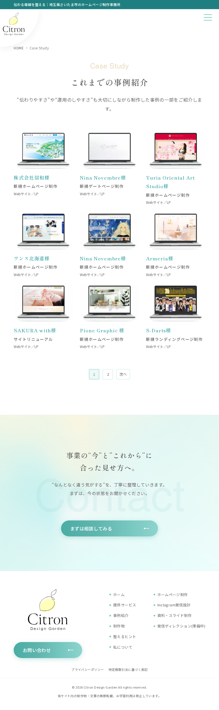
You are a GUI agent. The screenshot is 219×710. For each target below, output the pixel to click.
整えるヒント (124, 636)
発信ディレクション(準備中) (181, 626)
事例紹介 (121, 615)
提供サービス (124, 605)
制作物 (119, 626)
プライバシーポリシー (87, 669)
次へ (123, 374)
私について (122, 647)
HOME (19, 47)
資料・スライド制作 (174, 615)
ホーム (119, 594)
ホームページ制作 (172, 594)
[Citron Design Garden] (19, 28)
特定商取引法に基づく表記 (128, 669)
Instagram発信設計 (174, 605)
